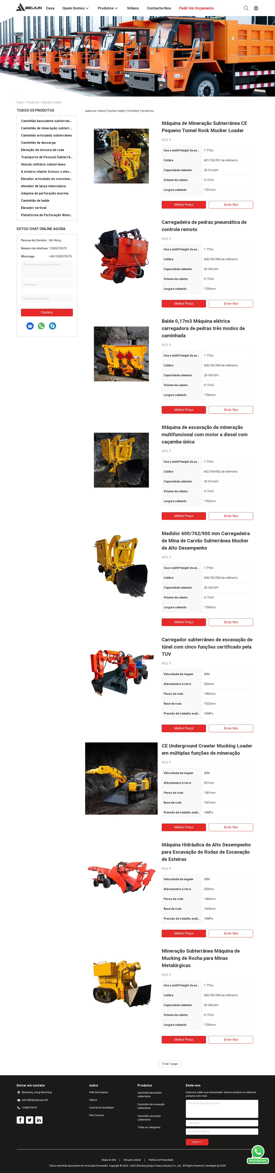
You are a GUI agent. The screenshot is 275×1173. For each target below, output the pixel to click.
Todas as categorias (149, 1127)
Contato (47, 312)
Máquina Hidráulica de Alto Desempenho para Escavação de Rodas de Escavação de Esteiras (206, 852)
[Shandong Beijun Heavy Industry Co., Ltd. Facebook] (20, 1120)
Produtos (33, 102)
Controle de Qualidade (101, 1107)
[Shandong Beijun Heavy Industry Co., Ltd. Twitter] (29, 1120)
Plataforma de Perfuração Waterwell (47, 215)
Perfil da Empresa (98, 1092)
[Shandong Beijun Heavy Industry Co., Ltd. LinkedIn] (38, 1120)
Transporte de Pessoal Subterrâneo (47, 157)
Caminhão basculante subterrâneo (47, 121)
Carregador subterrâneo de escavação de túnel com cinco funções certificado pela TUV (207, 647)
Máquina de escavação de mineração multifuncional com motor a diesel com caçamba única (205, 435)
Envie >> (197, 1142)
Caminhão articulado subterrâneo (46, 135)
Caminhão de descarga (38, 143)
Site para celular (132, 1160)
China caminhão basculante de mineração (72, 1165)
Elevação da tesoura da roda (42, 150)
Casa (20, 102)
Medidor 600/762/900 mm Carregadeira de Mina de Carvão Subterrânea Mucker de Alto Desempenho (206, 541)
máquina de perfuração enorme (44, 193)
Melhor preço (183, 205)
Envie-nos (231, 205)
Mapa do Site (109, 1160)
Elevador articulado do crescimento (47, 179)
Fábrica (93, 1100)
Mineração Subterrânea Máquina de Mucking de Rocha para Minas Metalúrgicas (201, 958)
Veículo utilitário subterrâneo (43, 164)
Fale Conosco (96, 1115)
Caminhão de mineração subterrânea (47, 128)
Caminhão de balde (35, 201)
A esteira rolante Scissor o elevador (47, 172)
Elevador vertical (33, 208)
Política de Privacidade (161, 1160)
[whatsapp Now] (258, 1163)
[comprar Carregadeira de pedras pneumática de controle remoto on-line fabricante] (121, 254)
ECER (223, 1165)
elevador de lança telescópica (43, 186)
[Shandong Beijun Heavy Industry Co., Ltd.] (29, 6)
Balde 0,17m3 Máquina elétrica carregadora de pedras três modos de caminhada (203, 328)
